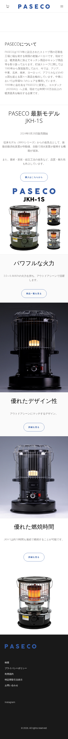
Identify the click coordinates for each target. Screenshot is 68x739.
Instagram (10, 702)
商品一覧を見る (34, 293)
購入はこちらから (34, 177)
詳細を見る (34, 427)
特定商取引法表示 (13, 679)
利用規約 (9, 674)
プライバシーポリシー (16, 668)
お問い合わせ (11, 685)
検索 (7, 662)
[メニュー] (61, 6)
